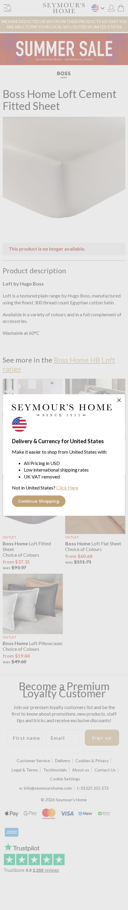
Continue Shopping (38, 501)
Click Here (67, 487)
